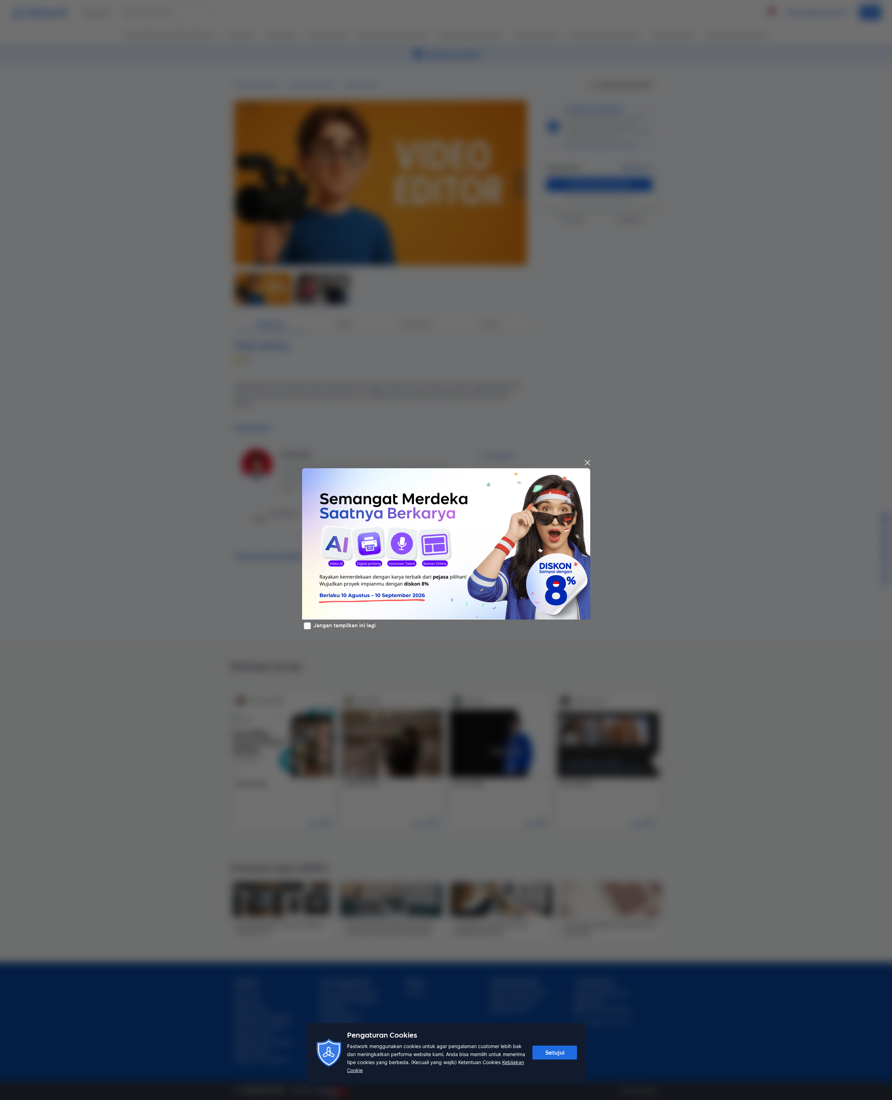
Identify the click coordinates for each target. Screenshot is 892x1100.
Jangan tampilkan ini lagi (345, 625)
